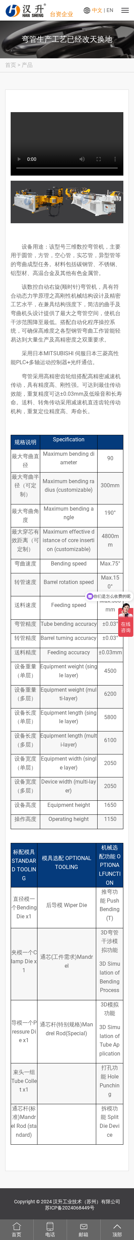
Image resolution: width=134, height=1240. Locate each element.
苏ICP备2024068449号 (69, 1208)
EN (110, 10)
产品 (27, 65)
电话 (50, 1234)
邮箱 (83, 1234)
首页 (10, 65)
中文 (97, 10)
